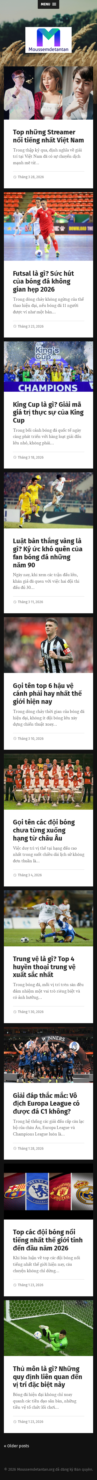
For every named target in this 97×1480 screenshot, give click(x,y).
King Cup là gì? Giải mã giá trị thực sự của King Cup (48, 412)
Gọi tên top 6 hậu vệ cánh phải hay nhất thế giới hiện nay (47, 694)
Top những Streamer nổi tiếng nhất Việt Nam (48, 136)
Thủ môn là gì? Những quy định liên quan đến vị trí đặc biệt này (47, 1377)
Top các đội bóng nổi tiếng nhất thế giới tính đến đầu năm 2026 (48, 1240)
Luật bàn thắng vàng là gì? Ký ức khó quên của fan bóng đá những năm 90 (48, 553)
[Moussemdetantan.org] (48, 40)
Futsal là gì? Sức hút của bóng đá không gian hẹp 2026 (43, 281)
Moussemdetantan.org (35, 1469)
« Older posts (16, 1445)
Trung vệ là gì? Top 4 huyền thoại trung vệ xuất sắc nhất (44, 967)
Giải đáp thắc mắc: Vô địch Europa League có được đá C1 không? (46, 1104)
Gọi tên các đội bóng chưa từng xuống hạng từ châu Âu (44, 830)
